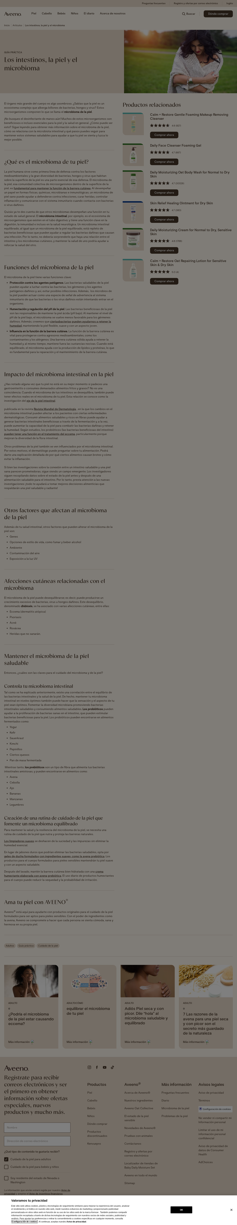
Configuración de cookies (24, 1221)
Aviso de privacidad (76, 1221)
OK (181, 1210)
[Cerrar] (231, 1210)
